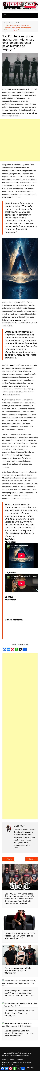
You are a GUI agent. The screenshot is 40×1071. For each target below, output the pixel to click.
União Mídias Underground (11, 1065)
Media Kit (20, 1060)
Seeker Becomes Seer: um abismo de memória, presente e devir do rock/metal (19, 1033)
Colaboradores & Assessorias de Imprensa (16, 1062)
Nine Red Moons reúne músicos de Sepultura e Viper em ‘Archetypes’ (19, 1013)
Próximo (30, 859)
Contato (11, 1060)
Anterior (9, 859)
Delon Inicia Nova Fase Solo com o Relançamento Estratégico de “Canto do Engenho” (20, 935)
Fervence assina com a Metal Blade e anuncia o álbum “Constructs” (18, 970)
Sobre (4, 1060)
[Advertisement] (20, 140)
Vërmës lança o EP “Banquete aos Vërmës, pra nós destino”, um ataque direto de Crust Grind (19, 993)
